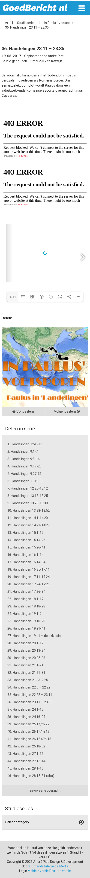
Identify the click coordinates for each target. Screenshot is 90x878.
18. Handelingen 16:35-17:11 (28, 569)
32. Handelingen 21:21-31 (26, 673)
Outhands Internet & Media (48, 866)
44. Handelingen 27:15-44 (26, 761)
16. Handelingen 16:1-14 (25, 555)
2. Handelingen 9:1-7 (22, 451)
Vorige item (24, 411)
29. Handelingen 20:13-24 (26, 650)
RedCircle (23, 156)
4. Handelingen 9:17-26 (24, 466)
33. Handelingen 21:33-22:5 (27, 680)
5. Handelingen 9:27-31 (24, 474)
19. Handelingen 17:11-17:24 (28, 577)
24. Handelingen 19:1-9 (24, 614)
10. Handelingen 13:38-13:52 (28, 510)
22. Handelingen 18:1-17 (25, 599)
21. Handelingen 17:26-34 (26, 591)
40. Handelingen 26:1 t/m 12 (28, 731)
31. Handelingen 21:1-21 (25, 665)
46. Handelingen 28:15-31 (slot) (30, 776)
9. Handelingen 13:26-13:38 (27, 503)
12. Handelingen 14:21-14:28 (28, 525)
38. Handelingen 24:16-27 (26, 717)
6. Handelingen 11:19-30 (25, 481)
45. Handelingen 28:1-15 (25, 768)
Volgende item (65, 411)
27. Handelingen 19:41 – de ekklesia (34, 636)
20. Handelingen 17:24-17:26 (28, 584)
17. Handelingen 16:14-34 (26, 562)
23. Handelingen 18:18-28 (26, 606)
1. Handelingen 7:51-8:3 (24, 444)
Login (23, 871)
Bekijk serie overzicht (45, 790)
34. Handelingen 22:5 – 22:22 (28, 687)
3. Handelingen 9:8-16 (23, 459)
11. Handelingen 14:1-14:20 (27, 518)
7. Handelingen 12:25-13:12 (27, 488)
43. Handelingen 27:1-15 (25, 754)
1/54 (13, 296)
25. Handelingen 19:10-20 (26, 621)
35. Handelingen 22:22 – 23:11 (29, 695)
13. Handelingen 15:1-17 (25, 533)
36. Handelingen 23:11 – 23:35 (29, 702)
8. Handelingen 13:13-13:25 (27, 496)
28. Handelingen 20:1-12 (25, 643)
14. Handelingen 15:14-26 (26, 540)
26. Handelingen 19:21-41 (26, 628)
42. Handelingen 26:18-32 (26, 746)
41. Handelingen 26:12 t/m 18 (29, 739)
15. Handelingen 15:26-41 (26, 547)
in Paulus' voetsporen (59, 23)
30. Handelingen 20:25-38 (26, 658)
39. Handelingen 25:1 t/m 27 (28, 724)
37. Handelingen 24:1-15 (25, 709)
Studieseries (26, 23)
